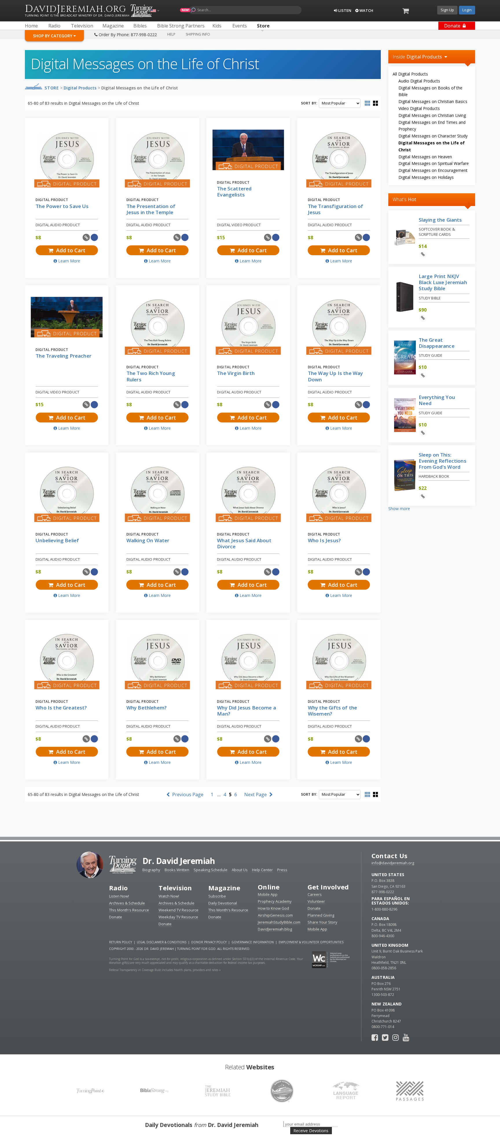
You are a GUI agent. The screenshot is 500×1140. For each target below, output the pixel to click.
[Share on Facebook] (94, 237)
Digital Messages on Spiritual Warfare (433, 163)
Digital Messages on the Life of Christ (139, 88)
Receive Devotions (310, 1130)
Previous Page (187, 794)
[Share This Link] (86, 237)
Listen (344, 10)
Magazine (224, 887)
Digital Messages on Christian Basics (432, 101)
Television (175, 887)
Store (52, 88)
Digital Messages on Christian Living (432, 115)
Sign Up (447, 9)
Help (171, 34)
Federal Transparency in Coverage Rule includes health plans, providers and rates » (165, 970)
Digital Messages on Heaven (425, 156)
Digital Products (80, 88)
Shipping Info (198, 34)
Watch (366, 10)
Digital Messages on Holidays (426, 177)
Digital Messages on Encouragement (433, 170)
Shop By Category (53, 35)
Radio (118, 887)
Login (467, 9)
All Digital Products (410, 74)
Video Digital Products (419, 108)
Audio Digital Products (419, 81)
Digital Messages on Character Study (433, 136)
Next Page (256, 794)
